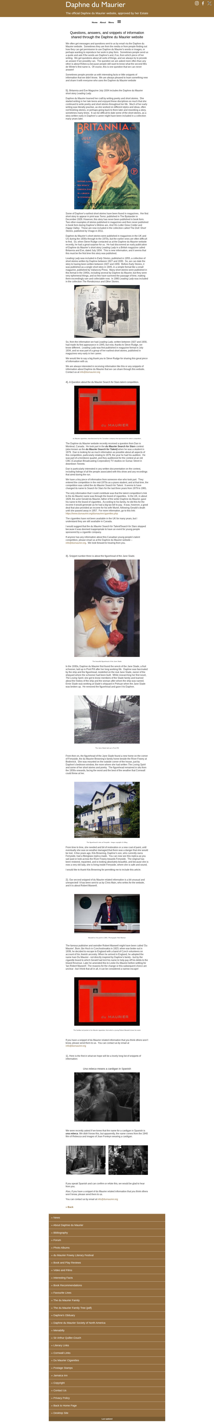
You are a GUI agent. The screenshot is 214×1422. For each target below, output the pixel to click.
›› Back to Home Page (64, 1405)
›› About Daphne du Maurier (67, 1225)
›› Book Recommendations (66, 1285)
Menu (111, 22)
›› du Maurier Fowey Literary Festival (72, 1255)
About (103, 22)
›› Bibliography (59, 1232)
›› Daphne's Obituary (63, 1315)
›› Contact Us (58, 1390)
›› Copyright (58, 1382)
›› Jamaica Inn (59, 1375)
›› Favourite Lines (61, 1292)
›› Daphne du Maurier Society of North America (78, 1322)
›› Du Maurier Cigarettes (65, 1360)
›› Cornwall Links (60, 1352)
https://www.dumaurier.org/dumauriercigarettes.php (92, 513)
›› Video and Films (61, 1270)
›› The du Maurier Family (65, 1300)
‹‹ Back (69, 1207)
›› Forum (56, 1240)
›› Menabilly (57, 1330)
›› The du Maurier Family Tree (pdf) (71, 1307)
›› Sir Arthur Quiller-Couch (66, 1337)
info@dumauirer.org (76, 1046)
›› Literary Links (60, 1345)
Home (95, 22)
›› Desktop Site (59, 1413)
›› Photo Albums (60, 1247)
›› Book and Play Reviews (66, 1262)
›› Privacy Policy (60, 1398)
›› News (55, 1217)
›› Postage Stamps (62, 1367)
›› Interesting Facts (62, 1277)
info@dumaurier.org (90, 372)
